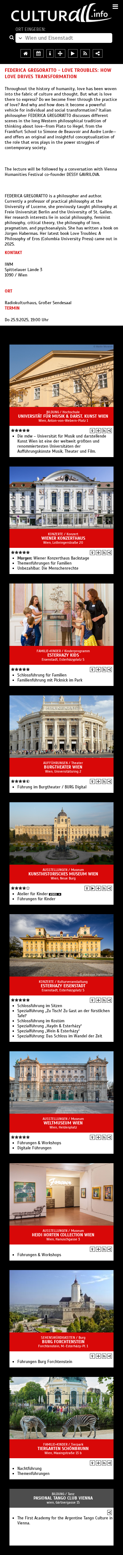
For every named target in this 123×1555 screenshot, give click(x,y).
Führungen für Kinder (36, 899)
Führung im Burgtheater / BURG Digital (51, 787)
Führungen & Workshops (39, 1143)
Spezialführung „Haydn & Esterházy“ (49, 1026)
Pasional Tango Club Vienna (63, 1498)
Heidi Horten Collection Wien (63, 1235)
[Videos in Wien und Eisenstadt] (73, 53)
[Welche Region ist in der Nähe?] (60, 53)
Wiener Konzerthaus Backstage (53, 558)
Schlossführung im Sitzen (39, 1005)
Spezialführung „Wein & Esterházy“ (48, 1031)
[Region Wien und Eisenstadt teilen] (97, 53)
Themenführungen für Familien (44, 563)
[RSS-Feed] (104, 430)
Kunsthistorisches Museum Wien (63, 874)
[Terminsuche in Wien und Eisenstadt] (38, 53)
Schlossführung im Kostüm (40, 1021)
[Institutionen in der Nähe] (98, 430)
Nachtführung (29, 1468)
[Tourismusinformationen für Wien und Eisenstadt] (50, 53)
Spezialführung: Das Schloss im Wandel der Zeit (59, 1036)
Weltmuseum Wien (63, 1123)
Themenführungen (33, 1473)
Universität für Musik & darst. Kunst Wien (63, 416)
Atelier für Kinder (32, 893)
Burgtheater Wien (63, 767)
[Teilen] (109, 430)
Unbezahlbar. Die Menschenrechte (48, 568)
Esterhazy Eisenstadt (63, 985)
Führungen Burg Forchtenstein (44, 1361)
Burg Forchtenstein (63, 1341)
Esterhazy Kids (63, 655)
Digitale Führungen (34, 1148)
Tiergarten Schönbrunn (63, 1448)
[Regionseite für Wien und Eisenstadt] (25, 53)
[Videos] (93, 888)
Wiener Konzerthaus (63, 538)
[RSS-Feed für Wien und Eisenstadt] (85, 53)
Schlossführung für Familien (42, 675)
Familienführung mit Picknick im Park (49, 680)
